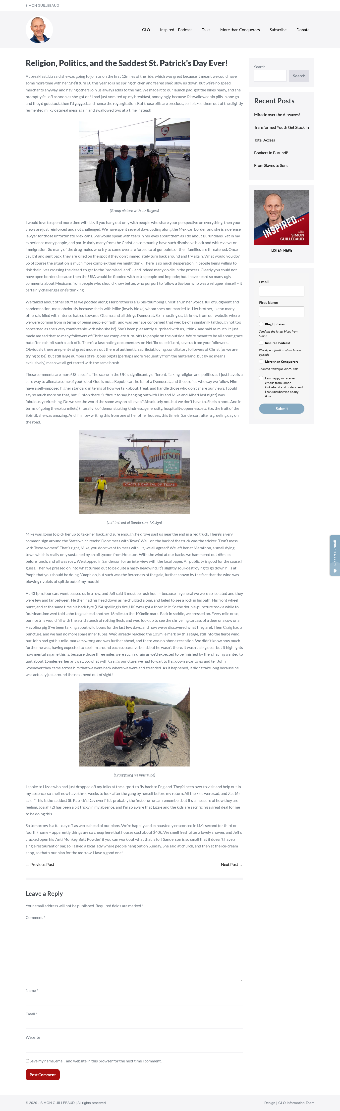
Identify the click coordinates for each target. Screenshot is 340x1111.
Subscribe (278, 29)
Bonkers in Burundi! (271, 152)
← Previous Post (40, 864)
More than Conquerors (240, 29)
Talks (206, 29)
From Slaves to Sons (271, 165)
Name (32, 990)
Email (31, 1013)
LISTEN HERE (281, 250)
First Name (268, 302)
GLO (146, 29)
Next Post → (232, 864)
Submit (282, 408)
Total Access (264, 140)
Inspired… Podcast (176, 29)
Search (260, 66)
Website (33, 1037)
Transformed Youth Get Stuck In (281, 127)
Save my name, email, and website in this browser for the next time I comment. (96, 1060)
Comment (35, 917)
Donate (302, 29)
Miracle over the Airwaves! (277, 114)
